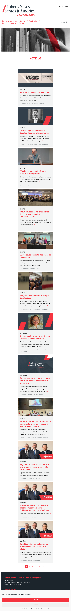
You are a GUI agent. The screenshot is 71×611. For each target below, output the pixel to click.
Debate (22, 89)
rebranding (30, 394)
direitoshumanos (25, 268)
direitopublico (29, 144)
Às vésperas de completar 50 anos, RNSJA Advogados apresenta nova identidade (35, 380)
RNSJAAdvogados (39, 394)
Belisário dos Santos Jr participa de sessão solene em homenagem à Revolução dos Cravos (35, 424)
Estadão (30, 560)
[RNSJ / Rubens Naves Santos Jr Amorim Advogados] (18, 11)
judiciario (23, 185)
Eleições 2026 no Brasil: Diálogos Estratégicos (34, 296)
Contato (22, 23)
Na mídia (23, 462)
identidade (23, 394)
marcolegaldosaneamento (41, 144)
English (66, 6)
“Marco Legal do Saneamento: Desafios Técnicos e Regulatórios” (34, 131)
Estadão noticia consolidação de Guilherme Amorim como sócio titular (34, 546)
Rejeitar (35, 605)
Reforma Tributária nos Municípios (35, 92)
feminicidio (33, 268)
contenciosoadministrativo (40, 350)
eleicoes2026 (36, 309)
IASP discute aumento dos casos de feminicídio (35, 255)
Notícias (23, 21)
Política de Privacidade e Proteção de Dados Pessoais (35, 608)
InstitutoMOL (37, 228)
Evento (22, 128)
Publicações (33, 21)
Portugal (23, 437)
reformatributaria (39, 103)
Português (60, 6)
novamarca (33, 517)
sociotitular (37, 478)
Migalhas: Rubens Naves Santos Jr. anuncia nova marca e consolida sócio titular (35, 467)
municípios (23, 103)
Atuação (13, 21)
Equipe (4, 21)
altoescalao (24, 560)
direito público (24, 351)
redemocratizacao (31, 437)
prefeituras (30, 103)
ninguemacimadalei (32, 185)
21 (39, 567)
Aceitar (35, 600)
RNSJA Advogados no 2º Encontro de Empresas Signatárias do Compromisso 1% (34, 214)
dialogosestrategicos (26, 309)
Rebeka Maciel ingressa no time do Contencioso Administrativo (35, 337)
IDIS (32, 228)
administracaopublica (26, 350)
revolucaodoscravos (42, 437)
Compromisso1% (25, 228)
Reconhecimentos (9, 23)
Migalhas (30, 478)
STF (40, 185)
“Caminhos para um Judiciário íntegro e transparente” (33, 172)
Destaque (23, 333)
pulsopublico (45, 309)
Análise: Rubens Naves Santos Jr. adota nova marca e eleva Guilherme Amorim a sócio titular (34, 507)
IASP (39, 268)
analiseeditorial (25, 517)
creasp (22, 144)
